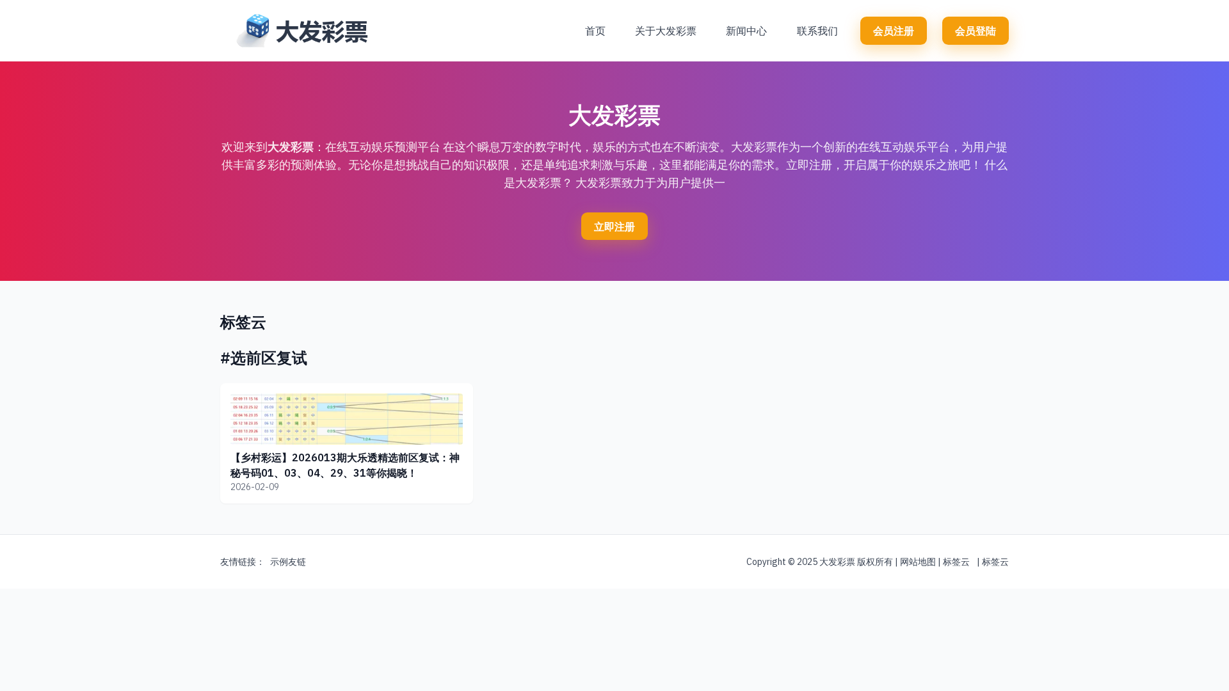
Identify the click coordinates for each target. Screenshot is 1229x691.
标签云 (956, 562)
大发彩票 (291, 146)
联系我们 (817, 30)
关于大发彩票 (665, 30)
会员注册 (893, 30)
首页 (595, 30)
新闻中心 (746, 30)
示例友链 (288, 562)
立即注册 (614, 226)
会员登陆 (975, 30)
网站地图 (918, 562)
